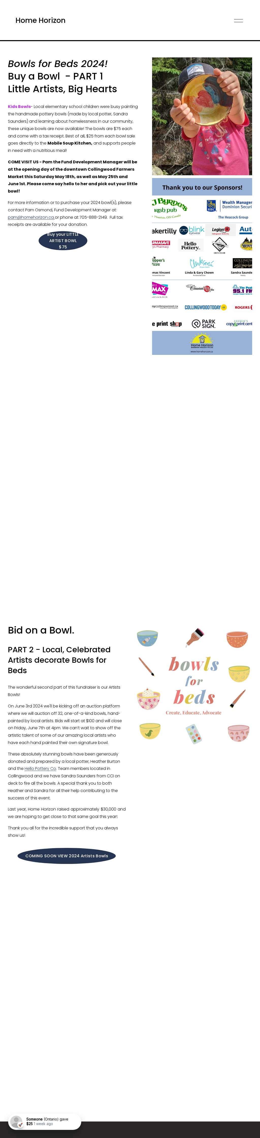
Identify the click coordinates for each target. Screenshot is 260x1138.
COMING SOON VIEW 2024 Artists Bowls (66, 856)
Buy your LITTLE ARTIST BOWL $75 (63, 240)
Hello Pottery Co (40, 768)
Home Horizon (40, 20)
